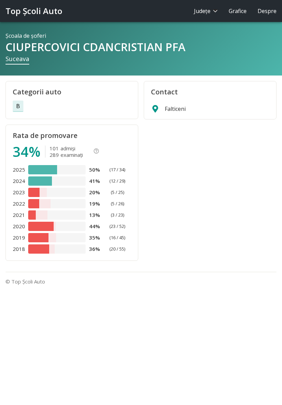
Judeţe (203, 11)
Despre (267, 11)
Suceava (17, 59)
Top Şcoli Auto (34, 10)
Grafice (238, 11)
